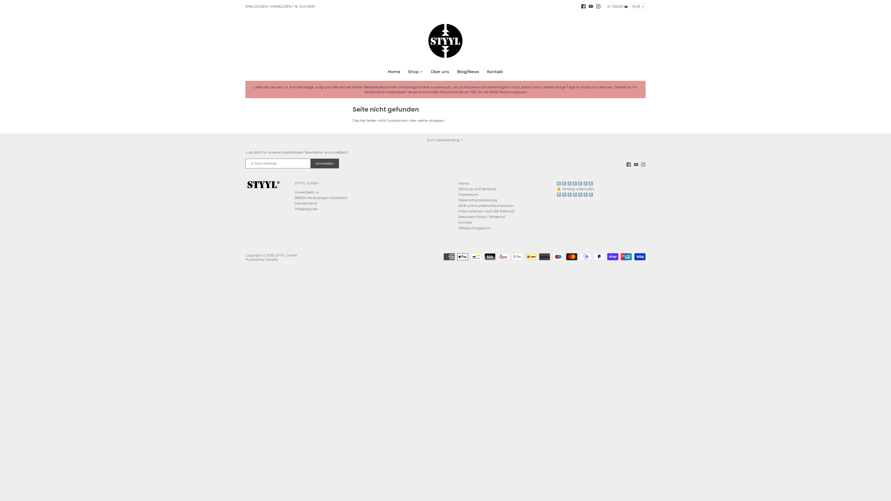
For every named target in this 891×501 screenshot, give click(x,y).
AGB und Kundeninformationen (486, 205)
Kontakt (465, 222)
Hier (412, 120)
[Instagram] (598, 6)
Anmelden (281, 6)
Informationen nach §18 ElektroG (486, 211)
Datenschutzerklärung (477, 200)
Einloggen (256, 6)
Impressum (468, 194)
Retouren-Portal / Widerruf (481, 217)
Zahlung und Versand (477, 189)
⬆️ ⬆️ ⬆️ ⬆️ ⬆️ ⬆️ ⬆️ (575, 194)
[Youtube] (591, 6)
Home (463, 183)
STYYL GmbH (286, 255)
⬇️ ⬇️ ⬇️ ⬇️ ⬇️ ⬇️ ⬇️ (575, 183)
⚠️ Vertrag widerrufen (575, 189)
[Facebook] (583, 6)
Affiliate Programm (474, 228)
